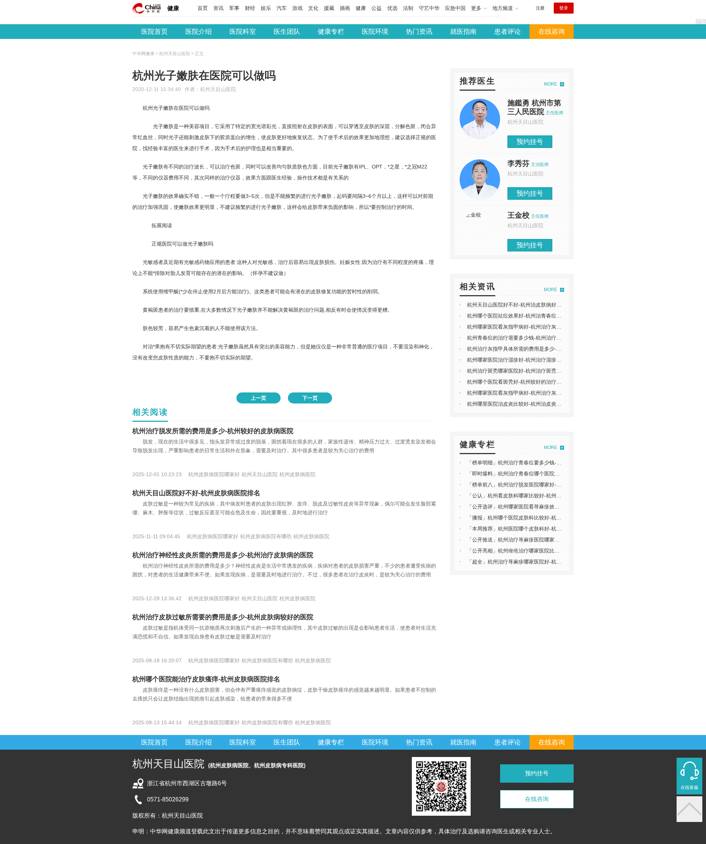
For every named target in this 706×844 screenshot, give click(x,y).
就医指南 (463, 31)
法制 (408, 8)
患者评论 (507, 31)
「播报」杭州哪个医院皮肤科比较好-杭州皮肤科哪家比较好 (535, 518)
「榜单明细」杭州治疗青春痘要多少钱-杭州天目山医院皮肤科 (537, 463)
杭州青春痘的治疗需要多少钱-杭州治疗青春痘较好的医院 (532, 338)
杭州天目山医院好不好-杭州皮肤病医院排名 (196, 493)
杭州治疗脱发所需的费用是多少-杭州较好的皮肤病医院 (212, 431)
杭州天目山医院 (218, 89)
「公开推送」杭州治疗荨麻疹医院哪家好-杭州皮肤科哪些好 (535, 540)
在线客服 (689, 787)
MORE (550, 84)
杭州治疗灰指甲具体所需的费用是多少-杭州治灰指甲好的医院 (537, 349)
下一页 (310, 398)
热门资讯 (419, 31)
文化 (313, 8)
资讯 (218, 8)
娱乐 (266, 8)
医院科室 (242, 31)
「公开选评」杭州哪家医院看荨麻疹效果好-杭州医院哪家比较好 (540, 507)
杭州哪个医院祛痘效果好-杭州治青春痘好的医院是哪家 (529, 316)
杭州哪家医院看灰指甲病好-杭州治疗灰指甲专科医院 (527, 327)
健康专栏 (331, 31)
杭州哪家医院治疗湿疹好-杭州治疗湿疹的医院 (519, 360)
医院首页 (154, 31)
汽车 (282, 8)
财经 (250, 8)
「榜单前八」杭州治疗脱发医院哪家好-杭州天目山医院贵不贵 (537, 485)
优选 (392, 8)
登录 (563, 8)
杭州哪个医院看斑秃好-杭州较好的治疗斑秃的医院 (524, 382)
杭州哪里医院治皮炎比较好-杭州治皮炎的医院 (519, 404)
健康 (173, 8)
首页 (202, 8)
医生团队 (287, 31)
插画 (345, 8)
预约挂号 (530, 141)
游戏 (297, 8)
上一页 (258, 398)
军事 (234, 8)
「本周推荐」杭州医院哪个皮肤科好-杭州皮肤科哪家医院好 (535, 529)
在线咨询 (551, 31)
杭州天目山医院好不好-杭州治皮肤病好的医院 (519, 305)
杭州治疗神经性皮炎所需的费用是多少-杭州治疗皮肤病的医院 (222, 555)
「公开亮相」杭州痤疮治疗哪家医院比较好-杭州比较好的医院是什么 (545, 551)
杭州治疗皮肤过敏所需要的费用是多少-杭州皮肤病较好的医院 (222, 617)
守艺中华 (429, 8)
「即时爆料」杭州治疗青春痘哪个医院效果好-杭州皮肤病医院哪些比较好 (550, 474)
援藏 (329, 8)
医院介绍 (198, 31)
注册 (540, 8)
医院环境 (375, 31)
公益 (376, 8)
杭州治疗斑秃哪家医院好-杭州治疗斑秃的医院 (519, 371)
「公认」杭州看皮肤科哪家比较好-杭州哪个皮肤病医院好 (532, 496)
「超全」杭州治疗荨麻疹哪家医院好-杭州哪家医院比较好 (532, 562)
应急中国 (455, 8)
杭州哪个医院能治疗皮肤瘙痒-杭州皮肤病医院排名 (206, 679)
